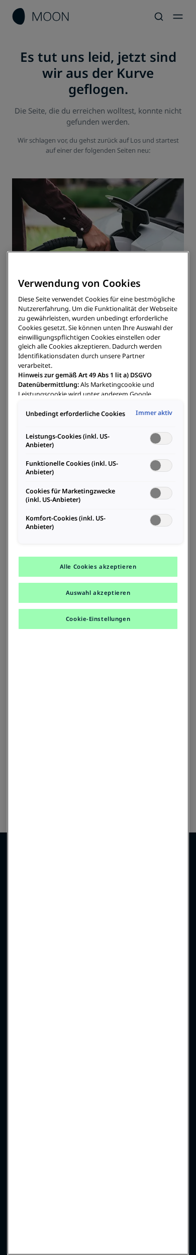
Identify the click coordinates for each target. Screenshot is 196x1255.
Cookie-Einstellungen (98, 618)
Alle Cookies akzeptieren (98, 566)
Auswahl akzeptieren (98, 592)
